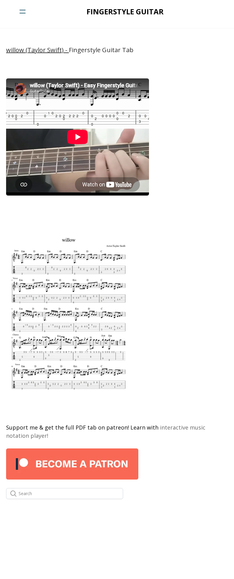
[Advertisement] (192, 108)
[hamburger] (22, 11)
